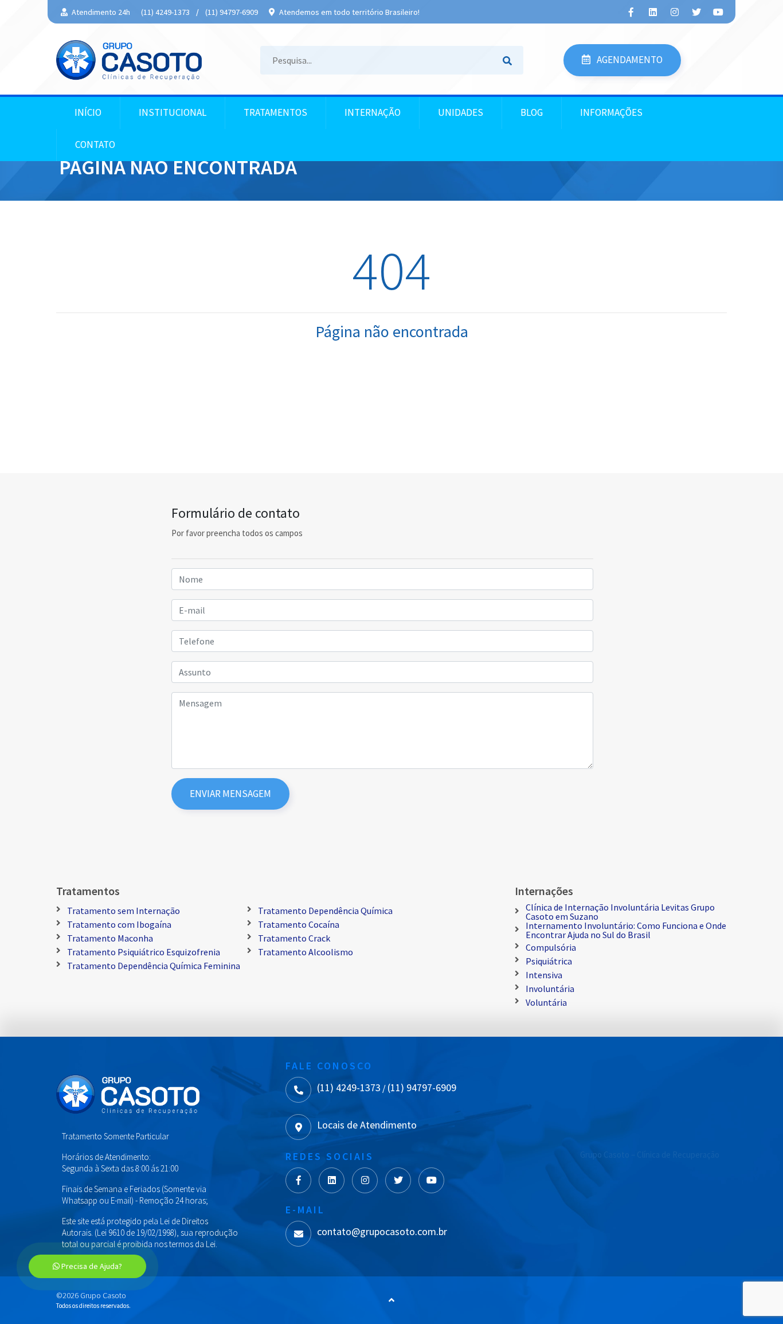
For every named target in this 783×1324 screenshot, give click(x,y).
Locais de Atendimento (367, 1125)
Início (88, 112)
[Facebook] (631, 12)
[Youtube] (718, 12)
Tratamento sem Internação (123, 910)
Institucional (172, 112)
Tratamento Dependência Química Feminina (153, 965)
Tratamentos (275, 112)
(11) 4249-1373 (165, 12)
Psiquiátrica (549, 961)
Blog (531, 112)
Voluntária (546, 1002)
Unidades (460, 112)
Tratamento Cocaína (298, 924)
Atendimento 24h (100, 12)
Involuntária (550, 988)
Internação (372, 112)
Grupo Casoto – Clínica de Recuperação (649, 1154)
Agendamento (629, 59)
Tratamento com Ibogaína (119, 924)
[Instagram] (674, 12)
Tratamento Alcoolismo (305, 951)
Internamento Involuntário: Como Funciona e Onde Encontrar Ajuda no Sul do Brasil (626, 930)
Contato (95, 144)
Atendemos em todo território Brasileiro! (348, 12)
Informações (611, 112)
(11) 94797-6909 (231, 12)
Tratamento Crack (294, 938)
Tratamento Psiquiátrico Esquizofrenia (143, 951)
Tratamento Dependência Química (325, 910)
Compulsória (551, 947)
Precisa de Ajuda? (91, 1266)
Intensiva (544, 974)
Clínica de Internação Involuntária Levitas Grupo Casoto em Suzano (620, 912)
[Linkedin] (652, 12)
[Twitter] (696, 12)
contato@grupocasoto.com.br (382, 1232)
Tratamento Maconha (110, 938)
